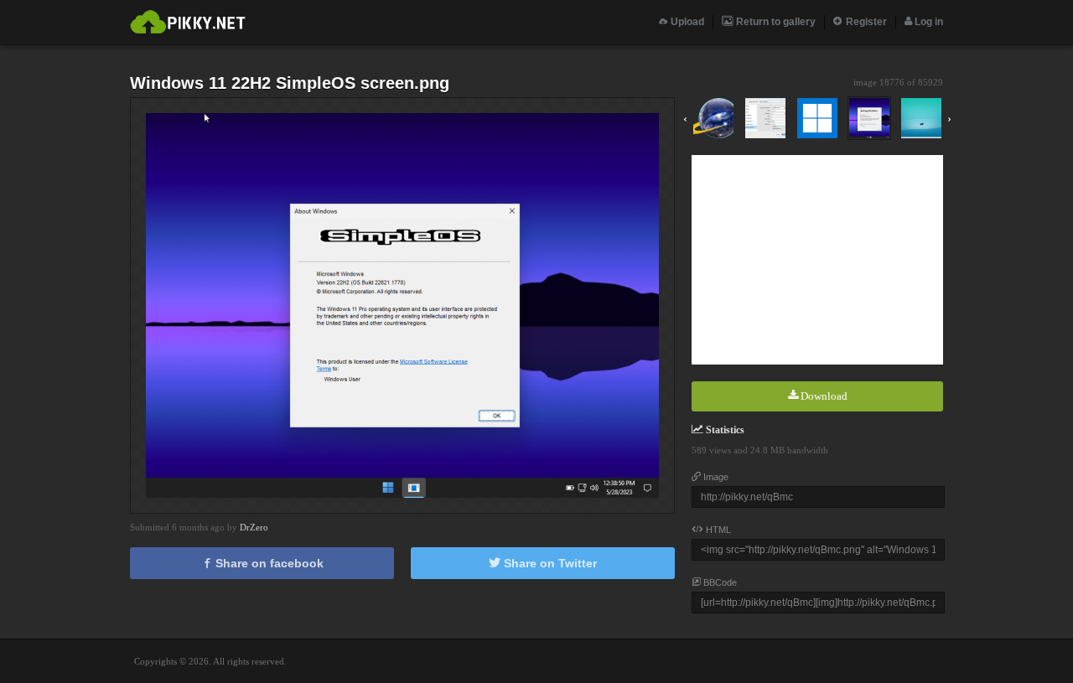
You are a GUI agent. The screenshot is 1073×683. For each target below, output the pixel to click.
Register (865, 22)
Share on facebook (268, 563)
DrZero (254, 527)
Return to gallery (774, 22)
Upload (686, 22)
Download (823, 396)
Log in (927, 22)
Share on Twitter (548, 563)
